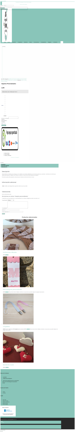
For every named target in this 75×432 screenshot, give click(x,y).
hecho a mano (23, 80)
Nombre (3, 209)
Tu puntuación (5, 200)
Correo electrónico (5, 211)
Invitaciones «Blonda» (10, 252)
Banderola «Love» (8, 365)
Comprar (4, 125)
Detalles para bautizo (12, 79)
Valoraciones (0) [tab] (4, 166)
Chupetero (6, 326)
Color (2, 105)
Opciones (6, 254)
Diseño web (14, 419)
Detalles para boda (20, 79)
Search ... (2, 5)
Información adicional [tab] (5, 165)
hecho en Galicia (4, 81)
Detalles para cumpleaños (12, 80)
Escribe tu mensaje (5, 118)
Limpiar (5, 115)
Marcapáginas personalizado (12, 289)
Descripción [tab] (3, 164)
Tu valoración (4, 208)
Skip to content (3, 0)
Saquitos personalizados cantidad (4, 120)
